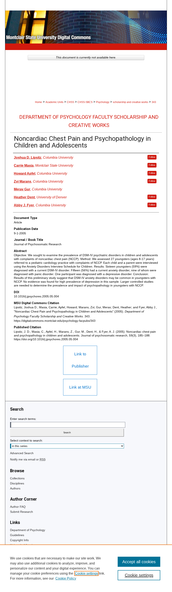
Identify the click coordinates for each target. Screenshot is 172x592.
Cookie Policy (65, 578)
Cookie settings (86, 573)
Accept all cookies (139, 561)
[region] (86, 568)
